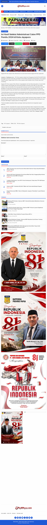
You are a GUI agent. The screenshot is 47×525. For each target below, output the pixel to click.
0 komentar (27, 40)
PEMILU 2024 (13, 123)
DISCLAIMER (3, 513)
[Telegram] (29, 518)
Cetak (34, 40)
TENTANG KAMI (20, 513)
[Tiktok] (27, 518)
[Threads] (20, 518)
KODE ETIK (9, 513)
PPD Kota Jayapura (21, 123)
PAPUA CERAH (9, 171)
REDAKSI (14, 513)
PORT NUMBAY (5, 31)
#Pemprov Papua (28, 14)
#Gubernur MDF (13, 14)
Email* (25, 156)
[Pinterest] (32, 518)
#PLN (44, 14)
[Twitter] (25, 518)
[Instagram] (18, 518)
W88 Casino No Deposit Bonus (15, 1)
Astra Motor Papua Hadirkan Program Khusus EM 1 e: (20, 214)
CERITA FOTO (23, 11)
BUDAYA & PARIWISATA (14, 11)
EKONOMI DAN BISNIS (38, 11)
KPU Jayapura (7, 123)
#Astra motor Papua (38, 14)
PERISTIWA (9, 177)
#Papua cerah (21, 14)
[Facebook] (15, 518)
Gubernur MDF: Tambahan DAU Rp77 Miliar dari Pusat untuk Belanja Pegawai (24, 186)
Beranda (6, 11)
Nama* (2, 156)
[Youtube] (22, 518)
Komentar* (3, 142)
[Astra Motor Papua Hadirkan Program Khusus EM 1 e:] (4, 215)
